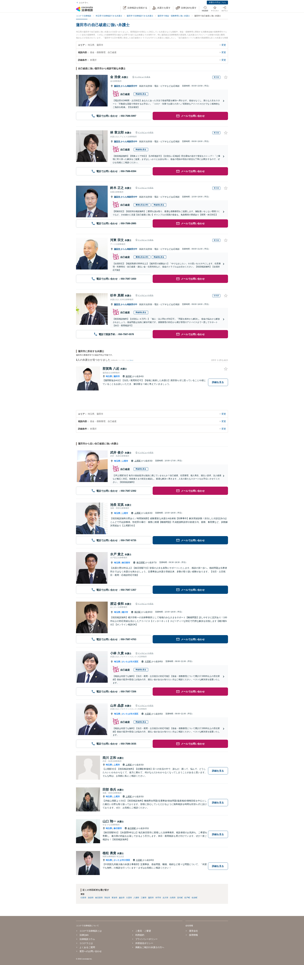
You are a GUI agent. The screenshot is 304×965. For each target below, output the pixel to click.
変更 (224, 45)
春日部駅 (140, 562)
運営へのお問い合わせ (90, 951)
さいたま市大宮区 (130, 661)
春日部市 (126, 562)
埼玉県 (109, 376)
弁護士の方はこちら (217, 2)
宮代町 (180, 898)
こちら (131, 360)
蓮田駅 (129, 376)
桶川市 (125, 612)
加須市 (91, 898)
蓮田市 (117, 86)
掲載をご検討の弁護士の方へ (149, 947)
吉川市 (165, 898)
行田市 (83, 898)
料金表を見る (141, 94)
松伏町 (194, 898)
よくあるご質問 (87, 947)
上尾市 (125, 461)
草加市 (114, 898)
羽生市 (107, 898)
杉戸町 (187, 898)
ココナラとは (86, 943)
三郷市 (143, 898)
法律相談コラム (87, 939)
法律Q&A (84, 935)
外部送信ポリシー (144, 943)
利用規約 (139, 935)
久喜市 (129, 898)
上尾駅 (137, 461)
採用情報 (193, 935)
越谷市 (122, 898)
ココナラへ (83, 3)
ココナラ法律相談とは (90, 931)
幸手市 (158, 898)
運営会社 (193, 931)
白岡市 (173, 898)
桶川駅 (137, 612)
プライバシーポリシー (146, 939)
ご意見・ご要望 (143, 931)
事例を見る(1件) (142, 205)
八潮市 (136, 898)
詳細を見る (218, 382)
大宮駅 (148, 661)
